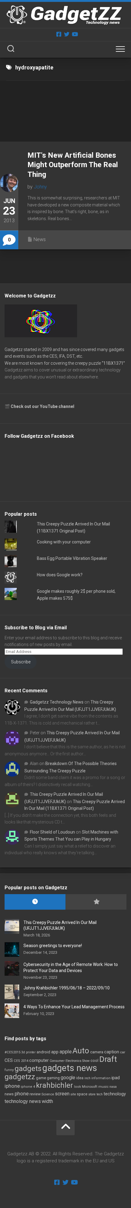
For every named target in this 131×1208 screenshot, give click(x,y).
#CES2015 (12, 1052)
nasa (113, 1087)
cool (94, 1061)
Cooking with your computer (64, 541)
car (122, 1052)
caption (111, 1052)
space (82, 1094)
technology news (23, 1101)
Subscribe (20, 661)
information (101, 1078)
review (35, 1094)
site (73, 1094)
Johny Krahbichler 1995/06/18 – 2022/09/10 (66, 987)
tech (100, 1094)
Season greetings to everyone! (52, 945)
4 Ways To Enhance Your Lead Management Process (74, 1006)
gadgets (28, 1068)
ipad (116, 1077)
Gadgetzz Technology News (56, 702)
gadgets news (69, 1068)
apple (65, 1051)
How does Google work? (60, 574)
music (103, 1087)
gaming (53, 1078)
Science (47, 1094)
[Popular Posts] (96, 902)
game (41, 1078)
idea (79, 1078)
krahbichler (54, 1085)
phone (22, 1093)
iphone (12, 1086)
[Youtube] (74, 34)
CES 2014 (21, 1061)
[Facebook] (59, 34)
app (54, 1052)
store (92, 1094)
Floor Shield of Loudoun (52, 832)
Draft (108, 1059)
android (43, 1052)
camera (96, 1052)
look (77, 1087)
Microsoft (89, 1086)
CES (9, 1060)
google (68, 1077)
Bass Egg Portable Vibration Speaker (72, 558)
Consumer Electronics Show (70, 1061)
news (9, 1094)
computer (39, 1060)
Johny (40, 187)
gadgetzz (20, 1077)
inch (87, 1078)
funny (9, 1070)
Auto (81, 1050)
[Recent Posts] (35, 902)
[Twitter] (66, 34)
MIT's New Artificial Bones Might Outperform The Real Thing (72, 164)
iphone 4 (28, 1087)
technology (115, 1094)
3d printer (28, 1052)
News (40, 239)
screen (62, 1094)
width (47, 1101)
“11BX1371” (113, 363)
